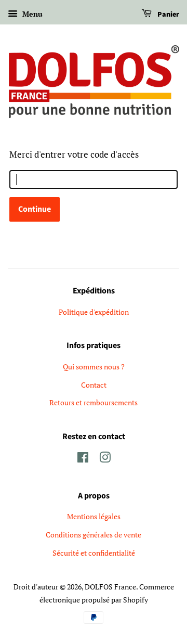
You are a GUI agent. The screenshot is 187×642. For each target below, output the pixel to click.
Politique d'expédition (94, 312)
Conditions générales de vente (93, 535)
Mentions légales (94, 516)
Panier (167, 14)
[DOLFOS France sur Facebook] (83, 459)
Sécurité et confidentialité (93, 553)
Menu (31, 14)
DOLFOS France (110, 587)
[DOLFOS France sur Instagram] (105, 459)
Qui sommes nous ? (94, 366)
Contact (93, 385)
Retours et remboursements (93, 402)
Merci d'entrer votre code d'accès (74, 154)
